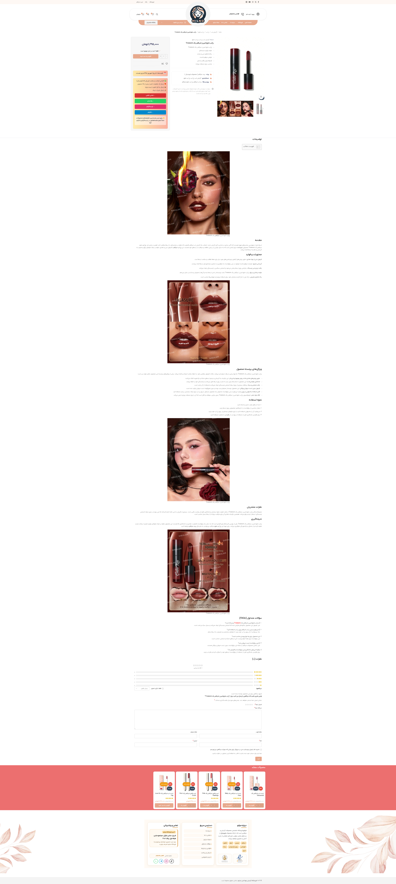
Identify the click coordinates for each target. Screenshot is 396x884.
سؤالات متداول (206, 844)
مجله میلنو (207, 840)
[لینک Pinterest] (246, 2)
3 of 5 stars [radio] (249, 704)
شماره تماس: (164, 856)
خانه (220, 32)
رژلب (228, 236)
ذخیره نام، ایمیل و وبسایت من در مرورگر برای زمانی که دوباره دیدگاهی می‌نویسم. (234, 750)
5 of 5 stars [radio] (246, 704)
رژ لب (207, 32)
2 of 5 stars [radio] (250, 704)
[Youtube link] (249, 2)
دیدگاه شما (258, 708)
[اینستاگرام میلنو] (166, 861)
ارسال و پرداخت (206, 853)
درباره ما (208, 831)
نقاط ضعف (193, 732)
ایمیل (195, 741)
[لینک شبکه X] (255, 2)
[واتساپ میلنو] (156, 861)
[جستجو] (157, 14)
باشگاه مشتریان (151, 22)
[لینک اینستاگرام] (252, 2)
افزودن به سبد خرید (145, 56)
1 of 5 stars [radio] (252, 704)
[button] (262, 108)
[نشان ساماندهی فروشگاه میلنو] (225, 858)
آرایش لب (214, 32)
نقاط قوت (259, 732)
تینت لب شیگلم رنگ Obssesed (257, 794)
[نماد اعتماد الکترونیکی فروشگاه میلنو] (240, 858)
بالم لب (227, 415)
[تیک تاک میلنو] (171, 861)
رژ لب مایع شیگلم (187, 82)
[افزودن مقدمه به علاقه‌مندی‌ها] (167, 64)
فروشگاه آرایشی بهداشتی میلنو (247, 881)
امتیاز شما (258, 704)
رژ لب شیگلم (197, 82)
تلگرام (150, 112)
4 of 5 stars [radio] (247, 704)
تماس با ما (207, 835)
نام (260, 741)
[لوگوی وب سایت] (198, 14)
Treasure (237, 623)
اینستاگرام (149, 107)
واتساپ (149, 101)
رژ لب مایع (201, 32)
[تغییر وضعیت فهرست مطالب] (257, 147)
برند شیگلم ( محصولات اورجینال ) (195, 74)
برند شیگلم (192, 526)
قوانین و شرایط (206, 848)
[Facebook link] (258, 2)
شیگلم (217, 236)
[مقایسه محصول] (162, 64)
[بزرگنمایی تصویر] (261, 96)
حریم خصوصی (206, 857)
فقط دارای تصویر (156, 688)
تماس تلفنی (150, 95)
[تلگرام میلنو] (161, 861)
